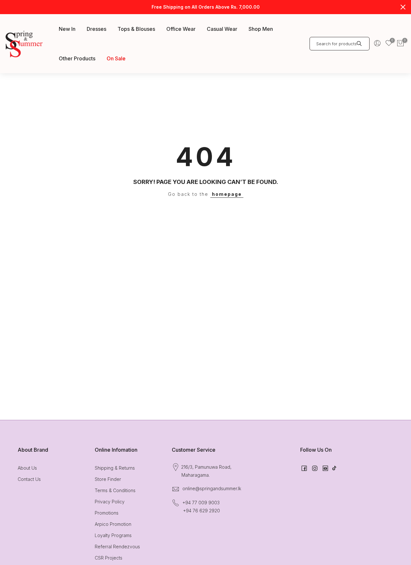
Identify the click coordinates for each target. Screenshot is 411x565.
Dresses (96, 29)
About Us (27, 468)
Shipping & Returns (115, 468)
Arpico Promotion (113, 524)
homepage (227, 194)
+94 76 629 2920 (201, 510)
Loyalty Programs (113, 535)
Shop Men (261, 29)
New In (67, 29)
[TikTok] (334, 468)
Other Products (77, 58)
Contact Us (29, 479)
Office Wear (181, 29)
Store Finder (108, 479)
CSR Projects (108, 558)
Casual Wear (222, 29)
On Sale (116, 58)
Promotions (106, 513)
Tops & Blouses (136, 29)
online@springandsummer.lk (211, 488)
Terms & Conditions (115, 490)
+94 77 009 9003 (201, 502)
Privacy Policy (110, 501)
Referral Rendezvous (117, 546)
